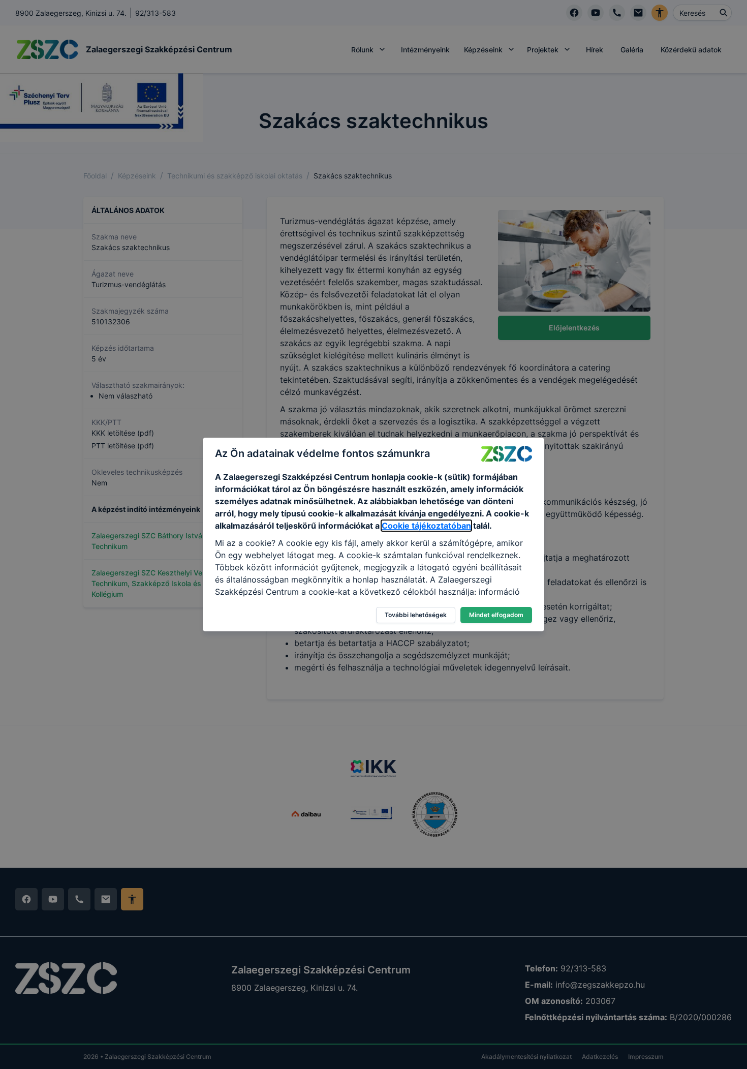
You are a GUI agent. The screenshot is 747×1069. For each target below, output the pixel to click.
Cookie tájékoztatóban (426, 526)
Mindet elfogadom (496, 615)
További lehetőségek (416, 615)
